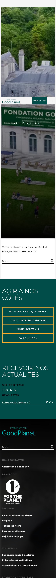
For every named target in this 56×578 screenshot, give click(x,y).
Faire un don (39, 101)
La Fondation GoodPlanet (17, 515)
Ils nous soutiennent (14, 531)
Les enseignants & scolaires (18, 555)
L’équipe (7, 520)
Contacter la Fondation (15, 466)
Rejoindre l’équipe (12, 536)
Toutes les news (11, 525)
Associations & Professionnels (19, 565)
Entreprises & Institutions (17, 560)
